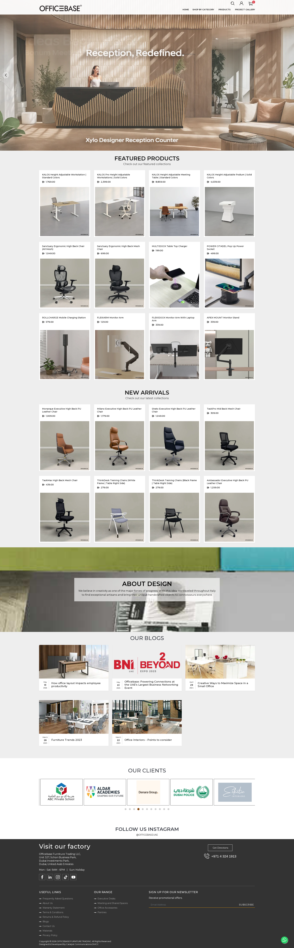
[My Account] (241, 3)
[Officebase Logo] (61, 8)
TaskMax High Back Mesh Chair (59, 480)
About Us (48, 903)
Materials (47, 930)
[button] (6, 75)
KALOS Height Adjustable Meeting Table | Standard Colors (171, 176)
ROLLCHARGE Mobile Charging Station (64, 317)
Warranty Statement (54, 907)
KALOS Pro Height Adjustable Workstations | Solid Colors (113, 176)
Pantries (102, 912)
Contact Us (49, 926)
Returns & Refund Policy (56, 917)
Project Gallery (245, 9)
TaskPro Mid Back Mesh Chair (223, 408)
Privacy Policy (50, 935)
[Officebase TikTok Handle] (65, 877)
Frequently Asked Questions (58, 898)
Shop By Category (203, 9)
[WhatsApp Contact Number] (284, 940)
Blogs (46, 921)
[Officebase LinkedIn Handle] (50, 877)
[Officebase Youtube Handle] (73, 877)
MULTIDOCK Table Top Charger (169, 246)
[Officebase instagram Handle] (58, 877)
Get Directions (220, 847)
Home (186, 9)
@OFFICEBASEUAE (147, 834)
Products (225, 9)
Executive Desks (106, 898)
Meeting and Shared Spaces (113, 903)
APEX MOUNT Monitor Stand (223, 317)
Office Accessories (107, 907)
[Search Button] (232, 3)
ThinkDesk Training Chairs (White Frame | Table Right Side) (116, 482)
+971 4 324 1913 (223, 856)
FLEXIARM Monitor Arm (110, 317)
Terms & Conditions (53, 912)
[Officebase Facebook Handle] (42, 877)
